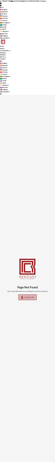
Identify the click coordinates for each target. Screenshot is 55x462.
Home (2, 46)
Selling (2, 55)
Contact (2, 59)
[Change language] (2, 7)
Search (2, 48)
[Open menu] (0, 94)
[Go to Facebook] (0, 3)
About (2, 57)
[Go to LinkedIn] (0, 5)
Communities (4, 50)
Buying (2, 52)
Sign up (2, 38)
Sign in (7, 38)
